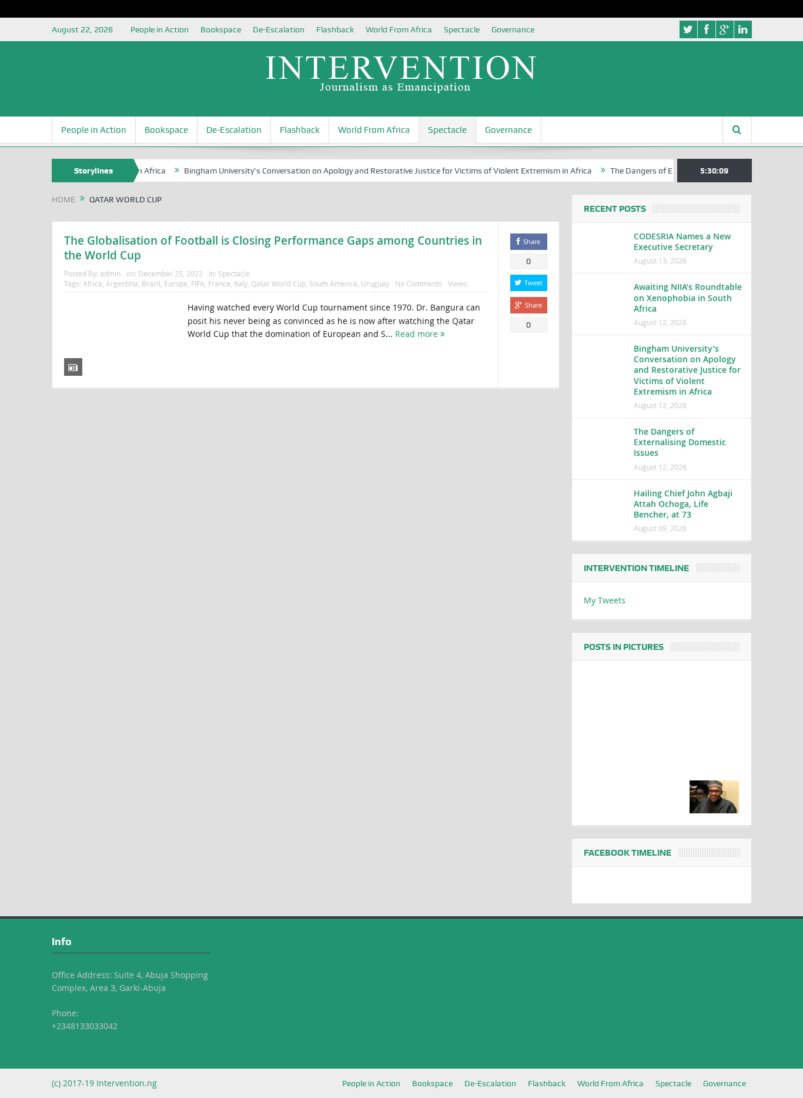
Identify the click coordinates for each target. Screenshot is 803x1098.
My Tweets (604, 600)
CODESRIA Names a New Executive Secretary (682, 241)
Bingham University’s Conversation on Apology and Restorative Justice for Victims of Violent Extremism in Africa (370, 170)
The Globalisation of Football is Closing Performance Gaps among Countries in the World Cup (273, 248)
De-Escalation (279, 29)
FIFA (198, 283)
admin (110, 273)
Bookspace (220, 29)
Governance (512, 29)
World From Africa (399, 29)
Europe (176, 283)
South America (333, 283)
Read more (417, 333)
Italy (240, 283)
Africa (92, 283)
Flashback (335, 29)
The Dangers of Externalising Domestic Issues (680, 442)
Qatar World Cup (278, 283)
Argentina (122, 283)
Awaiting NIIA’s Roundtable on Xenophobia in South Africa (688, 297)
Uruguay (375, 283)
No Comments (418, 283)
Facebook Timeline (627, 852)
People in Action (160, 29)
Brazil (151, 283)
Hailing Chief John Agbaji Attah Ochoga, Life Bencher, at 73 (683, 504)
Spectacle (462, 29)
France (219, 283)
